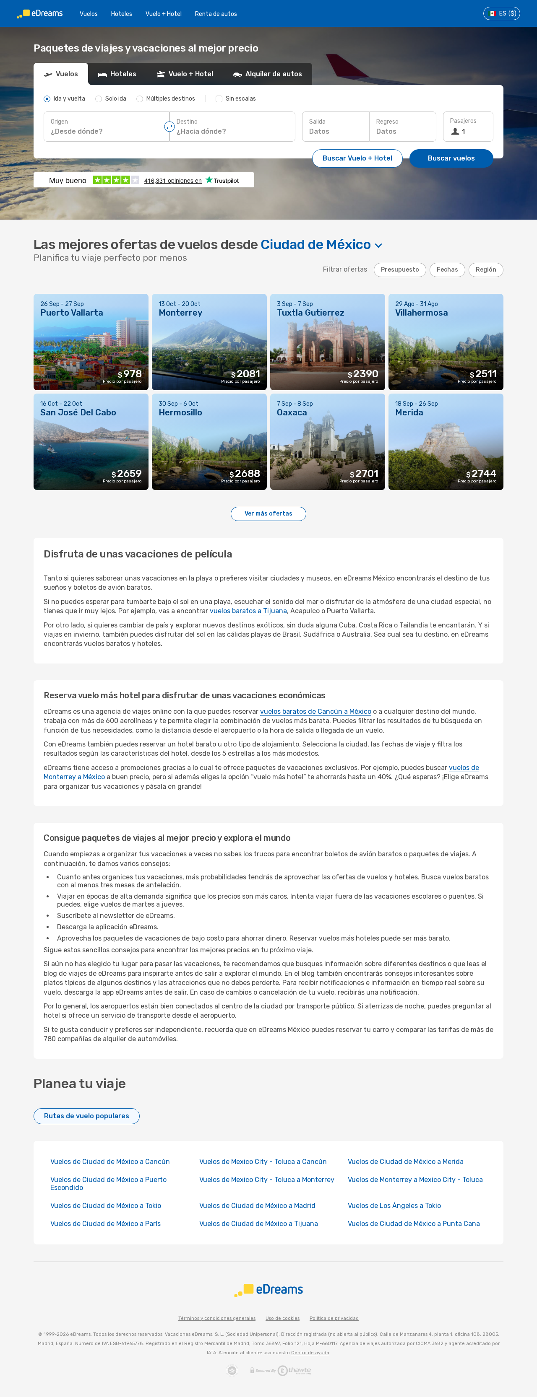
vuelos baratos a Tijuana (248, 611)
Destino (187, 121)
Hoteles (121, 14)
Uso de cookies (283, 1318)
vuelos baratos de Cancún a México (315, 711)
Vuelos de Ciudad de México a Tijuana (258, 1224)
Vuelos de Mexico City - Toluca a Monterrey (266, 1180)
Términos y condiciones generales (216, 1318)
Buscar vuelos (451, 158)
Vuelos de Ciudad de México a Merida (406, 1162)
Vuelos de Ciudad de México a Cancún (110, 1162)
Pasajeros (463, 120)
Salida (317, 121)
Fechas (447, 269)
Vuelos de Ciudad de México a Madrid (257, 1206)
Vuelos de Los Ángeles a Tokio (394, 1206)
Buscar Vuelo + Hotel (357, 158)
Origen (59, 121)
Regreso (387, 121)
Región (486, 269)
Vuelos (89, 14)
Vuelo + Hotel (164, 14)
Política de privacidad (334, 1318)
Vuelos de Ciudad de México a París (105, 1224)
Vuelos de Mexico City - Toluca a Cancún (263, 1162)
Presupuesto (400, 269)
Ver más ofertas (268, 513)
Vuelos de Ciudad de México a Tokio (105, 1206)
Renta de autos (216, 14)
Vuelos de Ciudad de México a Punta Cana (414, 1224)
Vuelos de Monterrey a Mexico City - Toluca (415, 1180)
